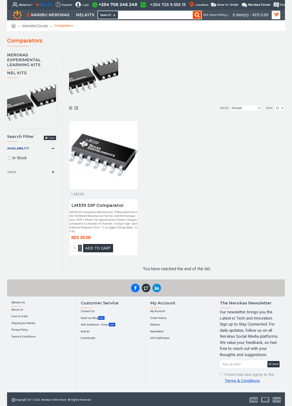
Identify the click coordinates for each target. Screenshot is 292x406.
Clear (51, 137)
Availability (18, 148)
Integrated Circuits (35, 26)
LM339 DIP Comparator (97, 205)
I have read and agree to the (249, 377)
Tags (11, 172)
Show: (269, 108)
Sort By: (224, 108)
